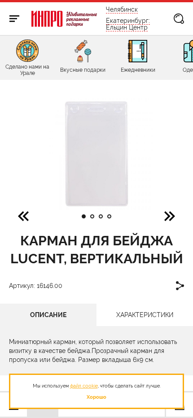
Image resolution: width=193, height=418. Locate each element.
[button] (169, 216)
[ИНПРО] (64, 18)
